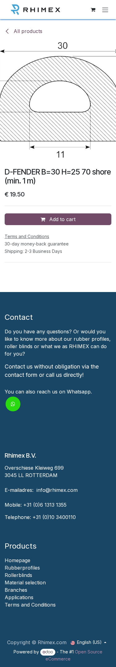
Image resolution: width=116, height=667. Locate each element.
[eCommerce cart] (93, 9)
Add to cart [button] (61, 219)
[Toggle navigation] (105, 9)
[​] (5, 612)
